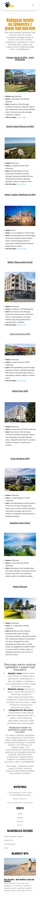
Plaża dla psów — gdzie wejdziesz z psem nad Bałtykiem (19, 880)
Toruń (20, 825)
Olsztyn (20, 818)
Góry (6, 848)
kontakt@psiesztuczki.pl (20, 795)
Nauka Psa (8, 840)
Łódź (20, 814)
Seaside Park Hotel (20, 523)
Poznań (20, 821)
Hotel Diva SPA (20, 391)
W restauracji (9, 844)
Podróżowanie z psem (13, 836)
